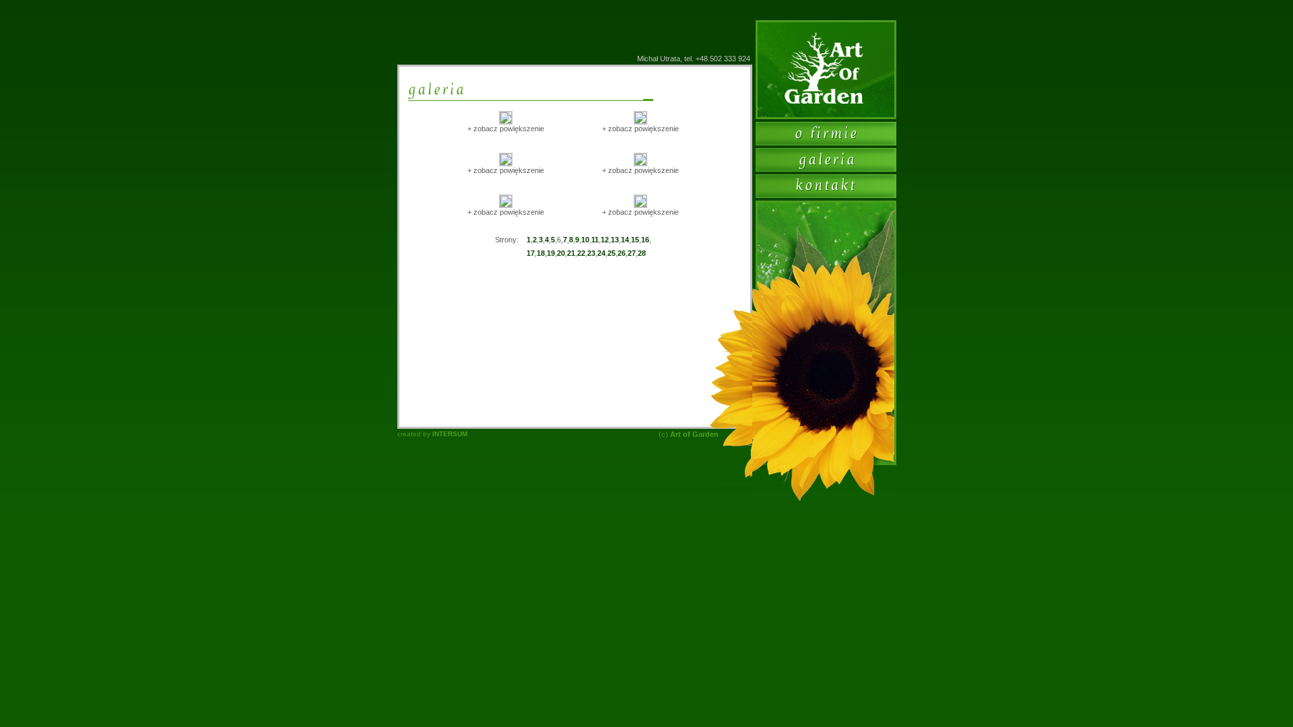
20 (561, 253)
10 (585, 240)
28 (642, 253)
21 (571, 253)
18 (541, 253)
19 (551, 253)
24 (601, 253)
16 (645, 240)
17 (531, 253)
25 (611, 253)
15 (635, 240)
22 (581, 253)
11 (595, 240)
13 (615, 240)
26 (622, 253)
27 (632, 253)
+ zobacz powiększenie (505, 129)
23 (591, 253)
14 (625, 240)
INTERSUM (449, 434)
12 (605, 240)
